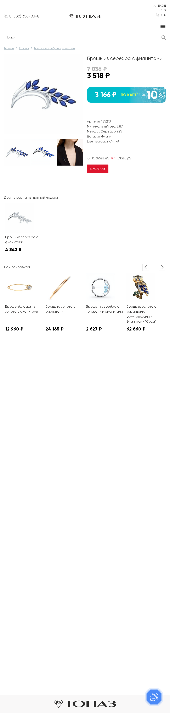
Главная (9, 48)
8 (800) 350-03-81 (24, 16)
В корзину (98, 168)
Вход (162, 5)
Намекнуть (124, 158)
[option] (17, 152)
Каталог (24, 48)
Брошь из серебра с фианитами (54, 48)
